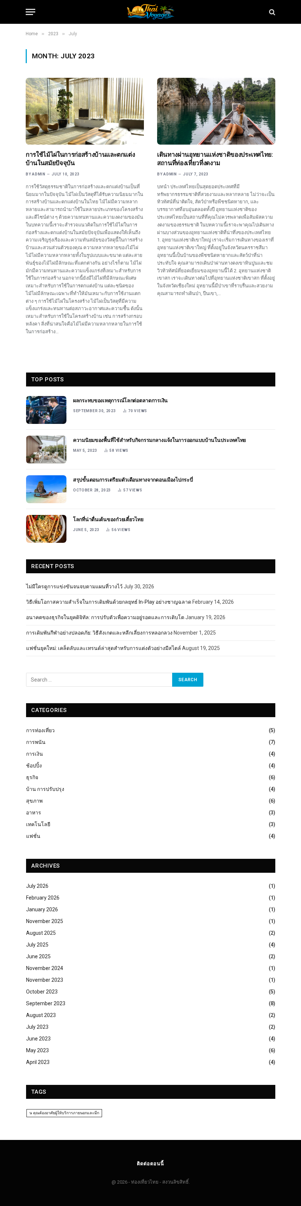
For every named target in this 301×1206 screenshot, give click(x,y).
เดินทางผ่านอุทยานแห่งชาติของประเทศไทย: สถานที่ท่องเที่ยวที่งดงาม (215, 159)
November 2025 (44, 921)
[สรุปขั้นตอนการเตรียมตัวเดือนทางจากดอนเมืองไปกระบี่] (46, 489)
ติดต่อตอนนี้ (150, 1163)
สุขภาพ (34, 801)
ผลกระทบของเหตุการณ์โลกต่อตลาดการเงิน (120, 400)
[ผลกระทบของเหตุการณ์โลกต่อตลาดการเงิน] (46, 410)
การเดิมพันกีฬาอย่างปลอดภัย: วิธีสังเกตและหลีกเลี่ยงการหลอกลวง (99, 633)
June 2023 (38, 1039)
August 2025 (41, 933)
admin (39, 174)
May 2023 (37, 1050)
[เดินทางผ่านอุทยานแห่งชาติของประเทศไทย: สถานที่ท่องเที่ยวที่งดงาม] (216, 111)
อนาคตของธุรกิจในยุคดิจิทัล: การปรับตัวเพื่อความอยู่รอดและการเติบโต (105, 617)
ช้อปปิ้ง (34, 766)
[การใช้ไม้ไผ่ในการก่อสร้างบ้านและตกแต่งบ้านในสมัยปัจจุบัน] (85, 111)
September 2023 (45, 1003)
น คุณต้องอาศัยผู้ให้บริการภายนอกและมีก (64, 1113)
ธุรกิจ (32, 777)
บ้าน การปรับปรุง (45, 789)
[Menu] (30, 12)
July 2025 (37, 945)
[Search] (271, 12)
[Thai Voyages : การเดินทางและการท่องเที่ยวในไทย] (150, 12)
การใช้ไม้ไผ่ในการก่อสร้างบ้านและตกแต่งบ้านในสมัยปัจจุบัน (80, 159)
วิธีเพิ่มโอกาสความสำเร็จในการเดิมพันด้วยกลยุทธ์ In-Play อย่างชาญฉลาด (108, 602)
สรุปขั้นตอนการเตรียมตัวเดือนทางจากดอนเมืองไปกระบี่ (133, 480)
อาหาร (33, 812)
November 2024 (44, 968)
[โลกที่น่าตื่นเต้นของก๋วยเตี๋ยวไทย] (46, 529)
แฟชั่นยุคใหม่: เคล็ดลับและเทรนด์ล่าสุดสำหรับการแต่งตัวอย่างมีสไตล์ (103, 648)
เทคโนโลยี (38, 824)
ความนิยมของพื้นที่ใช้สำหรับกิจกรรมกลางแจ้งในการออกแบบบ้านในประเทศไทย (159, 440)
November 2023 (44, 980)
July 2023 (37, 1027)
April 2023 (38, 1062)
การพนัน (36, 742)
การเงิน (34, 754)
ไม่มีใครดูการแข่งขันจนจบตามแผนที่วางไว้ (74, 586)
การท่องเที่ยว (40, 730)
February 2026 (42, 898)
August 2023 (41, 1015)
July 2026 (37, 886)
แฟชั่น (33, 836)
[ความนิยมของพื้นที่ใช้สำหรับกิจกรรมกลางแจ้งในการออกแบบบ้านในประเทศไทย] (46, 450)
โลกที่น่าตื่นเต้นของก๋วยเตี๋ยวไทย (108, 519)
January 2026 (42, 909)
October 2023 (42, 992)
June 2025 (38, 956)
